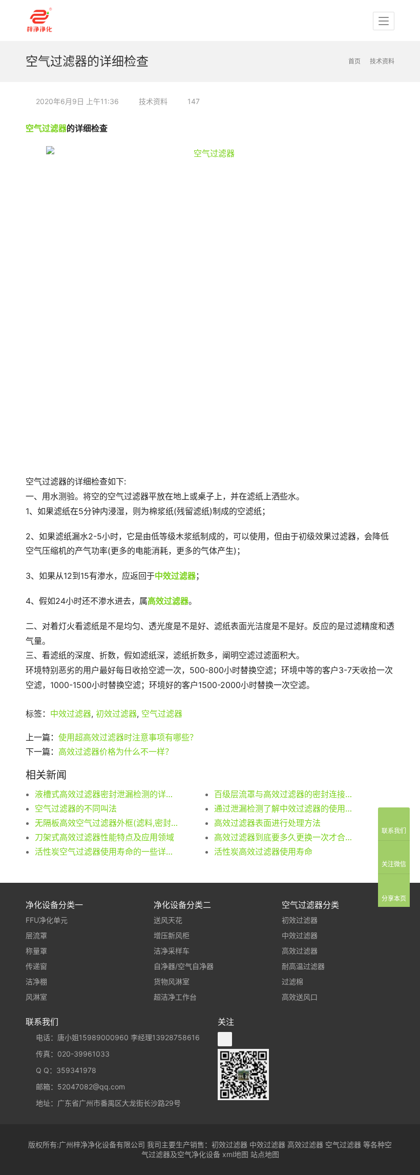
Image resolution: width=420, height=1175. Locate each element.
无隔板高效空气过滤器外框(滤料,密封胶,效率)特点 (106, 823)
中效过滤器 (175, 576)
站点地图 (264, 1154)
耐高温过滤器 (303, 966)
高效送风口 (300, 996)
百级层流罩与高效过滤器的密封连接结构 (286, 794)
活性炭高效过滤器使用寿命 (263, 851)
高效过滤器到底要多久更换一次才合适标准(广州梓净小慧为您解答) (286, 837)
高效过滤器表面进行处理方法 (267, 823)
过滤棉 (292, 981)
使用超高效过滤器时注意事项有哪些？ (128, 737)
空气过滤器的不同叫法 (76, 808)
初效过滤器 (116, 713)
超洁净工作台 (175, 996)
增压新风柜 (172, 935)
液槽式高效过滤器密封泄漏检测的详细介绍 (106, 794)
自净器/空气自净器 (184, 966)
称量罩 (36, 950)
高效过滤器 (300, 950)
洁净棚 (36, 981)
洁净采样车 (172, 950)
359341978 (76, 1070)
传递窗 (36, 966)
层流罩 (36, 935)
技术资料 (153, 101)
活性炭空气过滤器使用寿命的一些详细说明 (106, 851)
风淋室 (36, 996)
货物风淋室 (172, 981)
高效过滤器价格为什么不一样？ (115, 751)
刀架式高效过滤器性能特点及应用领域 (104, 837)
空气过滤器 (46, 128)
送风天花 (168, 920)
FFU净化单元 (47, 920)
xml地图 (235, 1154)
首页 (354, 61)
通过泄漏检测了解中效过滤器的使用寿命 (286, 808)
